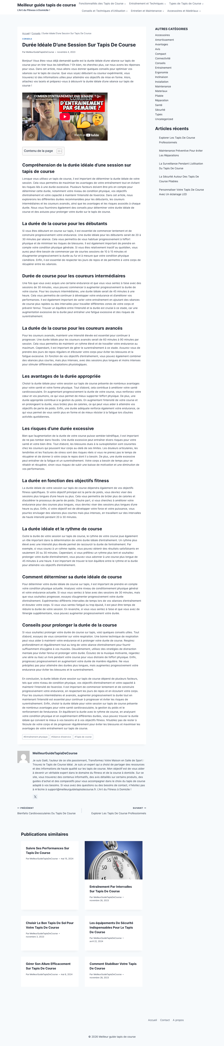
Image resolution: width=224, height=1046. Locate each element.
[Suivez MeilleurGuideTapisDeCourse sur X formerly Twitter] (35, 796)
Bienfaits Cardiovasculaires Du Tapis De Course (46, 811)
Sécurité (160, 109)
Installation (161, 81)
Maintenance (163, 86)
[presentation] (113, 860)
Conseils (27, 39)
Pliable (159, 95)
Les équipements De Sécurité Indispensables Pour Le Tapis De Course (111, 927)
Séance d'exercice (61, 737)
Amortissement (164, 39)
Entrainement (163, 67)
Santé (158, 105)
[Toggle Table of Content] (57, 151)
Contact (165, 1020)
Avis (157, 49)
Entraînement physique (36, 737)
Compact (160, 53)
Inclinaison (161, 77)
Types (158, 114)
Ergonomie (161, 72)
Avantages (161, 44)
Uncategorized (164, 119)
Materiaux (161, 91)
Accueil (152, 1020)
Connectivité (162, 58)
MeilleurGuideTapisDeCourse (40, 52)
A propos (178, 1020)
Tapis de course (83, 737)
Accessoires (162, 35)
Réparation (161, 100)
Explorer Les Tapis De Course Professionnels (118, 811)
